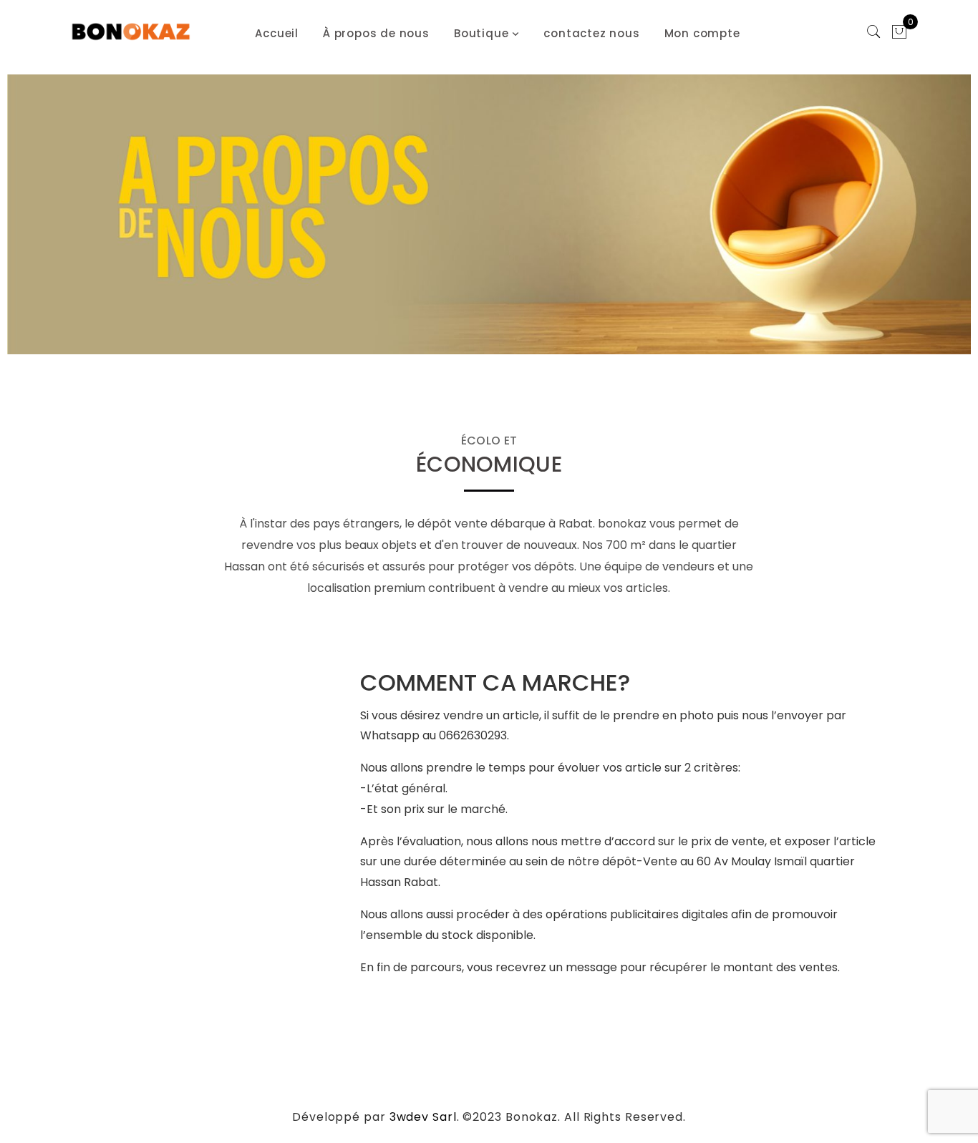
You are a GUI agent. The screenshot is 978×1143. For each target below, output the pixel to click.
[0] (899, 34)
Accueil (277, 33)
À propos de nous (376, 33)
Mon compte (702, 33)
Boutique (481, 33)
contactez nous (591, 33)
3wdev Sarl (423, 1117)
